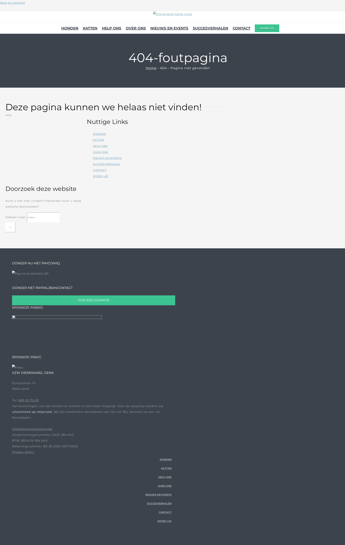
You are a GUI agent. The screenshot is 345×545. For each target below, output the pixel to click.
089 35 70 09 (28, 400)
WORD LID (100, 176)
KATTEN (98, 140)
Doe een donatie (93, 300)
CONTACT (100, 170)
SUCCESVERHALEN (106, 164)
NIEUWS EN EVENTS (107, 158)
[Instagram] (170, 540)
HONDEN (99, 134)
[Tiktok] (164, 540)
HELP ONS (100, 146)
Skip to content (12, 2)
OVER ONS (100, 152)
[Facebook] (159, 540)
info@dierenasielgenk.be (32, 429)
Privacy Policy (23, 452)
